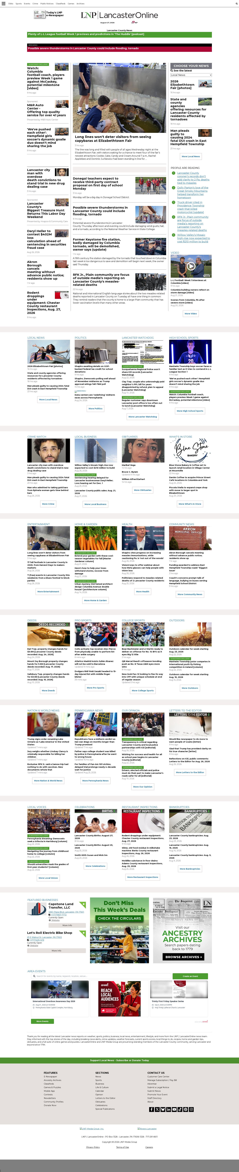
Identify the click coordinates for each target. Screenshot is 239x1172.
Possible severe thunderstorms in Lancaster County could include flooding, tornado (83, 48)
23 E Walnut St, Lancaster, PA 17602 (44, 937)
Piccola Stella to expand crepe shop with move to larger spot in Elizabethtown (188, 490)
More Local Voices (48, 878)
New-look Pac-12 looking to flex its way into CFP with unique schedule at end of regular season (142, 677)
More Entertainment (48, 591)
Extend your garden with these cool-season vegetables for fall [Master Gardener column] (94, 559)
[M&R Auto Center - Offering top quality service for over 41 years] (62, 104)
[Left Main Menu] (3, 3)
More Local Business (95, 504)
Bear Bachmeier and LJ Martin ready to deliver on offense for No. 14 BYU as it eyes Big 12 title (142, 652)
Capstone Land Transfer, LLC (61, 905)
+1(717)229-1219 (36, 940)
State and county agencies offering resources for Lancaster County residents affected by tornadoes (188, 109)
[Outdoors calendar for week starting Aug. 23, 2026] (190, 634)
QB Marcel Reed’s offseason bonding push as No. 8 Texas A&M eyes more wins (141, 664)
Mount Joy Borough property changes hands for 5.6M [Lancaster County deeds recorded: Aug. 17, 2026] (47, 664)
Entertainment (39, 524)
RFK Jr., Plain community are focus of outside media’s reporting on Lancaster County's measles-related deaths (101, 280)
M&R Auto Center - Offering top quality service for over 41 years (46, 110)
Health (127, 524)
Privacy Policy (93, 1147)
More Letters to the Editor (190, 772)
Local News (36, 337)
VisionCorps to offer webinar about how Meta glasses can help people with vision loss (143, 568)
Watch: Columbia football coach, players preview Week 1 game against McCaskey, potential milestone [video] (45, 78)
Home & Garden (86, 524)
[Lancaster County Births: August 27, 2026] (96, 821)
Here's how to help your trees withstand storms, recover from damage (91, 571)
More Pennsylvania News (95, 780)
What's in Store (180, 436)
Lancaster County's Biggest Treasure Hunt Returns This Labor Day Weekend (46, 210)
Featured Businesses (43, 899)
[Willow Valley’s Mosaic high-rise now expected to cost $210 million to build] (96, 450)
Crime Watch (37, 436)
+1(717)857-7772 (59, 915)
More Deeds (48, 690)
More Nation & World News (48, 780)
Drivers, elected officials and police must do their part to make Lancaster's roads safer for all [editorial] (142, 773)
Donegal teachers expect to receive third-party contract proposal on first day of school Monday (98, 183)
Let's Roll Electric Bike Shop (49, 933)
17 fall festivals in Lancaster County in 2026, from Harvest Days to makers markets (47, 565)
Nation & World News (43, 710)
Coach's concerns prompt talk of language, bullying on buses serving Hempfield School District (188, 581)
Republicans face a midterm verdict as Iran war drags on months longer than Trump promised (95, 742)
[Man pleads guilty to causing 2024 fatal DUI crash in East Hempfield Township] (205, 133)
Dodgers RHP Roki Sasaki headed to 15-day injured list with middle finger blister (95, 674)
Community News (181, 524)
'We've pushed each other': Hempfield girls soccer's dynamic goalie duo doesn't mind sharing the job (46, 137)
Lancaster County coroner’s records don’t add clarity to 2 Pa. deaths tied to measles (193, 178)
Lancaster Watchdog (138, 337)
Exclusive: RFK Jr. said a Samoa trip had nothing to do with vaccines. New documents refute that (47, 767)
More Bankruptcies (190, 869)
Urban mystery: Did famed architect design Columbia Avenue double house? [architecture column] (94, 587)
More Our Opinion (142, 787)
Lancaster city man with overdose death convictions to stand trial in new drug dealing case (46, 178)
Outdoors (177, 620)
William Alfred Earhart (133, 479)
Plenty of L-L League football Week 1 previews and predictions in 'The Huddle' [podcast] (86, 34)
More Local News (191, 156)
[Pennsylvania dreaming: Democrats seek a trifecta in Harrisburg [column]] (48, 821)
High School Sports (183, 337)
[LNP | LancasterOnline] (119, 15)
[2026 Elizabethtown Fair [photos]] (205, 83)
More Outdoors (190, 688)
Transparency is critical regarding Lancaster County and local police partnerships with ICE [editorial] (140, 745)
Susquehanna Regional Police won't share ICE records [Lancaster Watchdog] (141, 372)
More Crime (48, 504)
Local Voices (37, 807)
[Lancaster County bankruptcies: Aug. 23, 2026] (190, 821)
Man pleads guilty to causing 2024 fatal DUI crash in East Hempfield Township (188, 137)
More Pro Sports (95, 688)
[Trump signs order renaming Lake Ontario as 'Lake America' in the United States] (48, 724)
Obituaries (130, 436)
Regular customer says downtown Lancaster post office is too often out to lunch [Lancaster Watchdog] (142, 403)
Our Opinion (131, 710)
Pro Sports (83, 620)
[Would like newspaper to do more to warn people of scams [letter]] (190, 724)
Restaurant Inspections (139, 807)
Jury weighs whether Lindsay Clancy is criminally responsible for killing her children (47, 754)
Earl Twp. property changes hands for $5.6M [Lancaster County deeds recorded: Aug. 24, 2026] (47, 652)
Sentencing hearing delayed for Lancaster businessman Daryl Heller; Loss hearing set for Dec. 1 (94, 480)
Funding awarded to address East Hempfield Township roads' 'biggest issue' (188, 568)
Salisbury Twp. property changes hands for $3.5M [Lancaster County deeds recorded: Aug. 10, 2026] (48, 677)
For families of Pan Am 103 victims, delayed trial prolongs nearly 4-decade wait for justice (95, 767)
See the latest (183, 70)
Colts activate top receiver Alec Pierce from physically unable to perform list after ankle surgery (95, 652)
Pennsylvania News (89, 710)
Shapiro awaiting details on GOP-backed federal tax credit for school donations (94, 369)
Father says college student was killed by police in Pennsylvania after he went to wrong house (95, 754)
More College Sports (143, 690)
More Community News (190, 594)
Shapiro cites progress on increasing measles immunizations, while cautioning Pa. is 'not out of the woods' (143, 556)
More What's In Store (190, 504)
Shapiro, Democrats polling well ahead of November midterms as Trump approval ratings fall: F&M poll (95, 381)
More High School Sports (190, 411)
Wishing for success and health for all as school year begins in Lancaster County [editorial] (142, 757)
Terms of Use (122, 1147)
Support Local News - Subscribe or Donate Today (119, 1060)
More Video (191, 313)
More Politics (95, 408)
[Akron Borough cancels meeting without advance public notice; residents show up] (62, 264)
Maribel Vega (128, 465)
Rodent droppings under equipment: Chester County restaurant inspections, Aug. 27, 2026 (44, 303)
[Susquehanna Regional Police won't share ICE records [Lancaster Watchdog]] (143, 352)
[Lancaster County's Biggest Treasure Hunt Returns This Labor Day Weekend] (62, 202)
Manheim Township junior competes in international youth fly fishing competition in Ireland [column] (189, 664)
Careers (149, 1147)
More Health (142, 591)
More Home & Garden (95, 600)
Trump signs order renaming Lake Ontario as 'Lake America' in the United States (48, 742)
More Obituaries (142, 490)
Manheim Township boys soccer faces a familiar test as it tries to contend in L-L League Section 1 (190, 369)
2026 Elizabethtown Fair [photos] (182, 84)
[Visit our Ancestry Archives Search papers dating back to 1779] (182, 930)
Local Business (86, 436)
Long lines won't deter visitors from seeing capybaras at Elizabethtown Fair (113, 139)
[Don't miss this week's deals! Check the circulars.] (119, 930)
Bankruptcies (179, 807)
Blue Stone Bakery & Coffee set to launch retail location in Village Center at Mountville (189, 468)
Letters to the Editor (185, 710)
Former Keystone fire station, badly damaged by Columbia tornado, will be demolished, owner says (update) (97, 244)
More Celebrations (95, 866)
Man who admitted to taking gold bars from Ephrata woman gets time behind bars (47, 490)
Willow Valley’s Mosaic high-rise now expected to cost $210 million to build (193, 238)
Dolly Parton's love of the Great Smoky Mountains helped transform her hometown (192, 192)
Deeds (32, 620)
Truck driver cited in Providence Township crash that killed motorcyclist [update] (190, 207)
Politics (80, 337)
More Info (67, 925)
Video (175, 252)
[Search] (237, 3)
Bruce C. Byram (130, 472)
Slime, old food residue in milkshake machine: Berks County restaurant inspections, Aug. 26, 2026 (141, 851)
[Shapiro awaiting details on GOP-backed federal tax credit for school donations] (96, 352)
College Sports (133, 620)
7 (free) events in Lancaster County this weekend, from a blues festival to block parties (48, 578)
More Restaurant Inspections (142, 877)
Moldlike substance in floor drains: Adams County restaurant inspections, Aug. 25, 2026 (142, 863)
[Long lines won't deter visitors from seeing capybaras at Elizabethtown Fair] (119, 98)
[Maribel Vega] (143, 450)
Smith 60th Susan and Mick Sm (91, 855)
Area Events (37, 971)
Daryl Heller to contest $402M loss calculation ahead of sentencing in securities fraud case (46, 239)
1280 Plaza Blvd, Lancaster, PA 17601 (66, 912)
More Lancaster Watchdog (143, 417)
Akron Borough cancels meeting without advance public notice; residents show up (45, 270)
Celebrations (84, 807)
